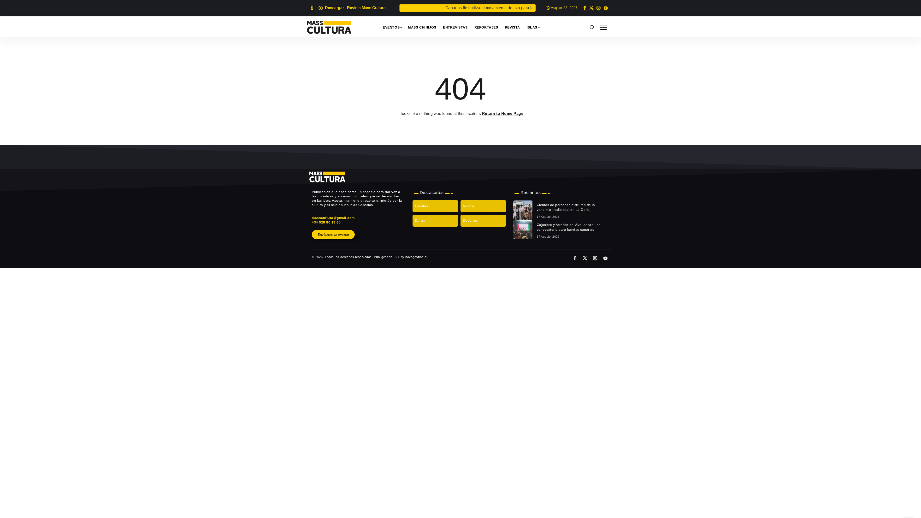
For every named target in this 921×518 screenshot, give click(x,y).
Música (468, 206)
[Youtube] (605, 8)
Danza (420, 220)
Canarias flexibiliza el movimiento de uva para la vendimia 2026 (492, 8)
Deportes (470, 220)
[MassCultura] (329, 27)
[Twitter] (591, 8)
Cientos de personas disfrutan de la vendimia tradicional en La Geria (566, 207)
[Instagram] (598, 8)
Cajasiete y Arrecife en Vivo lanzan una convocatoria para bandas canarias (569, 227)
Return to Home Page (503, 114)
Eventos (421, 206)
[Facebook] (584, 8)
